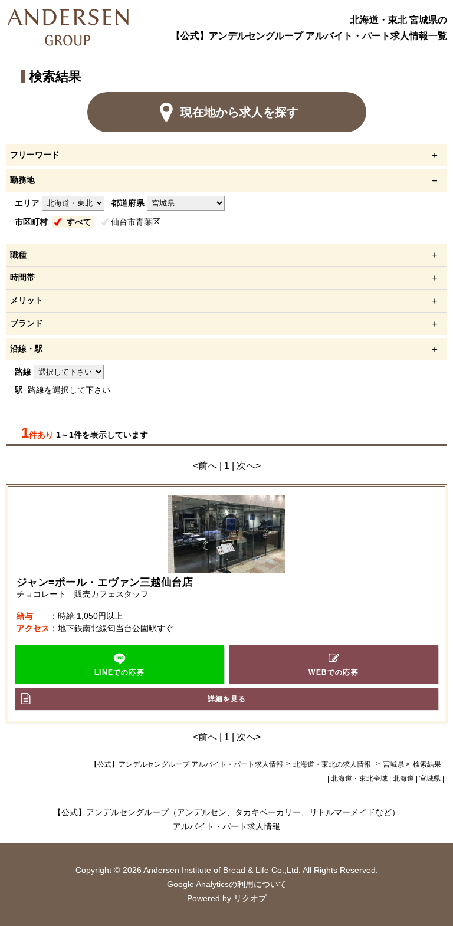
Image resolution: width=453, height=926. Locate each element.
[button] (120, 664)
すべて (79, 221)
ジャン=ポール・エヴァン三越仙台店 (105, 582)
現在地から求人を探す (239, 112)
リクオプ (250, 898)
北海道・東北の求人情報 (333, 764)
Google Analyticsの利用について (227, 884)
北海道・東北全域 (359, 778)
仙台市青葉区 (135, 221)
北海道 (403, 778)
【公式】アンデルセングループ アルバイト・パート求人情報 (186, 764)
